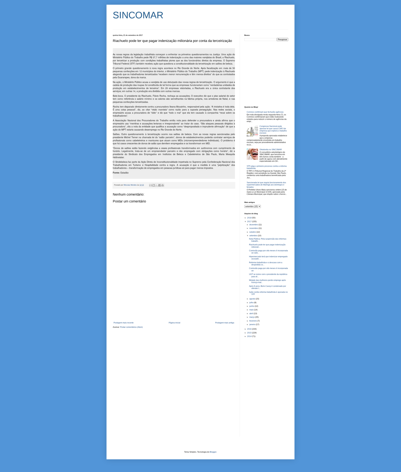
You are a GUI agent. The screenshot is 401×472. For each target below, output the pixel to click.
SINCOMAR (138, 15)
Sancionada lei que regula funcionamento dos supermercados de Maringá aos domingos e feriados (266, 184)
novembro (253, 228)
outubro (252, 232)
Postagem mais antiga (224, 323)
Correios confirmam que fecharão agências (265, 112)
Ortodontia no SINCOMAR (271, 149)
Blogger (213, 452)
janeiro (252, 324)
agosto (252, 299)
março (252, 317)
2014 (249, 336)
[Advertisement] (174, 296)
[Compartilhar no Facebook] (159, 185)
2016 (249, 329)
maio (251, 310)
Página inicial (174, 323)
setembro (253, 236)
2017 (249, 221)
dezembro (253, 225)
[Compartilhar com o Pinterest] (162, 185)
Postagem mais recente (124, 323)
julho (251, 302)
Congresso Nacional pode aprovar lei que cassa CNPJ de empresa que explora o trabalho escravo (273, 129)
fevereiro (253, 321)
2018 (249, 218)
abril (251, 313)
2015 (249, 333)
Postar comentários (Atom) (131, 327)
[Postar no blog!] (153, 185)
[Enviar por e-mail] (150, 185)
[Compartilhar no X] (156, 185)
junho (252, 306)
